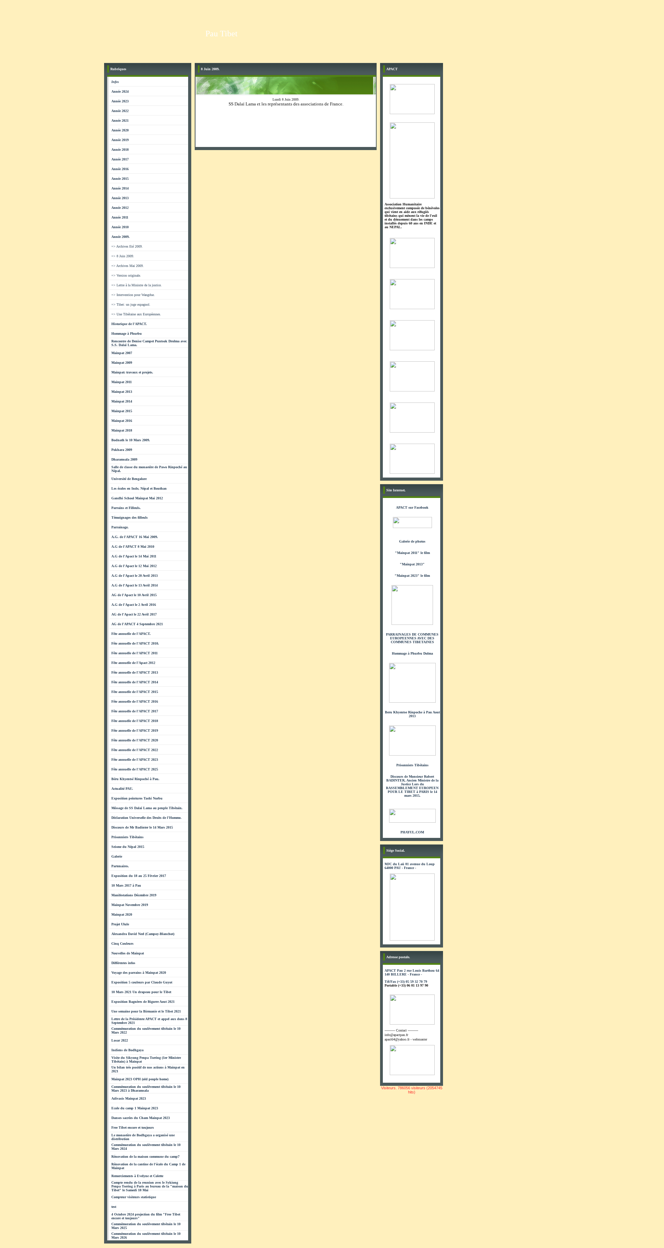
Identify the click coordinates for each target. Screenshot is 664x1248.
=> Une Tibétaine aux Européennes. (136, 314)
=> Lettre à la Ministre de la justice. (136, 285)
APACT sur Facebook (412, 507)
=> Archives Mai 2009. (127, 266)
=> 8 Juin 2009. (122, 256)
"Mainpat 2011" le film (412, 553)
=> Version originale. (126, 275)
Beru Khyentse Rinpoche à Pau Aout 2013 (412, 714)
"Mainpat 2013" (412, 564)
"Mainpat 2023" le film (412, 575)
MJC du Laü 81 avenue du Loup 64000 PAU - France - (410, 866)
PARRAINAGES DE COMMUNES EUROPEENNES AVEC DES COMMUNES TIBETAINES (412, 638)
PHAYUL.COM (412, 832)
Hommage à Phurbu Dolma (412, 653)
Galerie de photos (412, 541)
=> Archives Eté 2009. (127, 246)
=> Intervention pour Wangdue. (133, 295)
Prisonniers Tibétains (412, 765)
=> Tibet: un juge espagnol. (130, 304)
